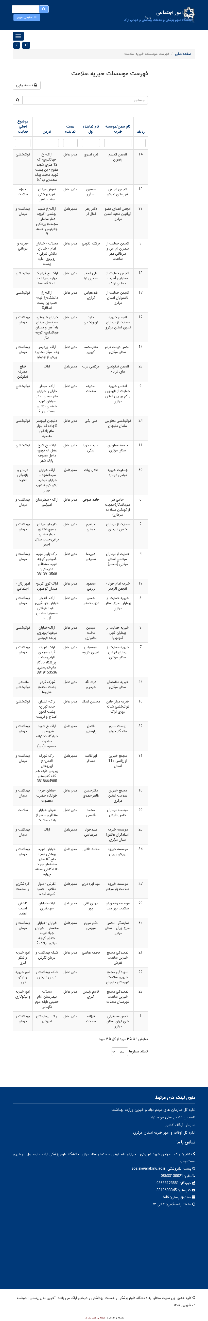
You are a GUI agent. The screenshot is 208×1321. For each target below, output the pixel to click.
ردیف (140, 131)
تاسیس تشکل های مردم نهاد (172, 1117)
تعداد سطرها (138, 1051)
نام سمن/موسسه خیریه (117, 129)
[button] (26, 17)
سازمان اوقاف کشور (180, 1125)
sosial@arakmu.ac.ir (148, 1169)
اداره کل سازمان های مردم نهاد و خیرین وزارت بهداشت (153, 1110)
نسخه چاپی (25, 85)
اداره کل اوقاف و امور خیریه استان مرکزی (164, 1133)
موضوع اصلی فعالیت (22, 126)
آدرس (47, 131)
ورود (148, 17)
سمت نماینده (70, 129)
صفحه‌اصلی (183, 54)
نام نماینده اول (91, 129)
